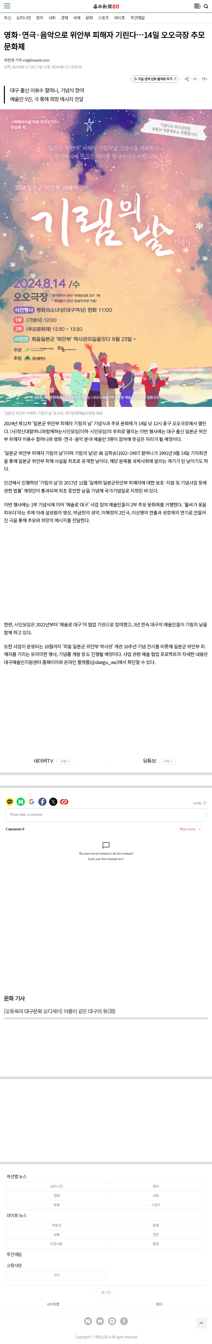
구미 (56, 1275)
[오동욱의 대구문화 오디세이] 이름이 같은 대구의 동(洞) (59, 1011)
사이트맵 (53, 1304)
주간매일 (137, 17)
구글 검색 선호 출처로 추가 (155, 78)
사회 (52, 17)
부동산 (56, 1225)
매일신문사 (103, 1336)
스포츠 (103, 17)
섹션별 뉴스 (16, 1176)
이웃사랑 (56, 1243)
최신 (7, 17)
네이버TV (51, 760)
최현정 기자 (13, 60)
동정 (156, 1243)
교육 (56, 1234)
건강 (156, 1234)
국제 (76, 17)
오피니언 (23, 17)
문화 (89, 17)
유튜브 (157, 760)
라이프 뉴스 (16, 1215)
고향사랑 (14, 1265)
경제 (64, 17)
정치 (39, 17)
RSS (159, 1304)
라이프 (119, 17)
